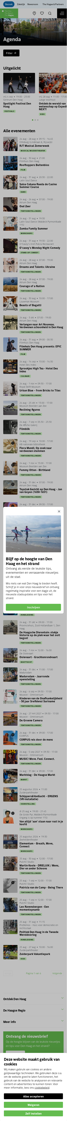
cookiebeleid (42, 1087)
